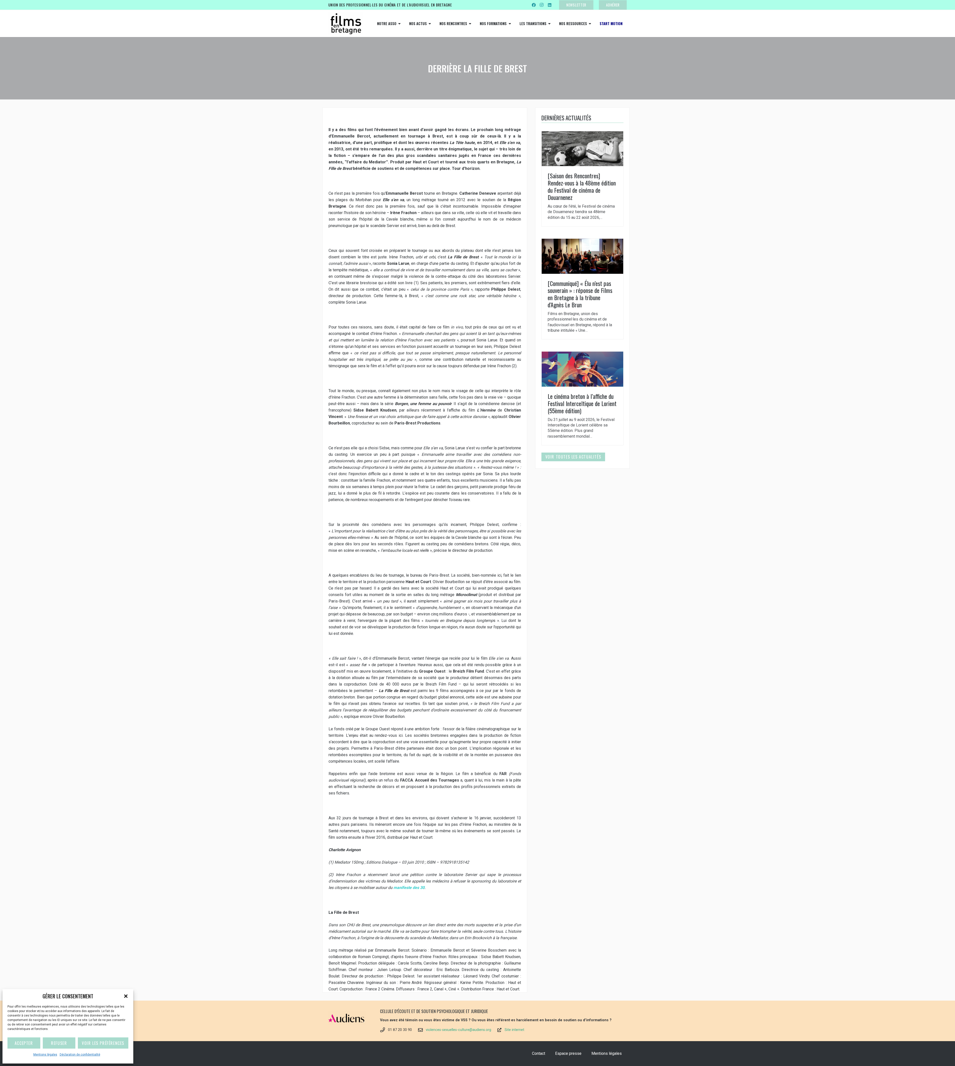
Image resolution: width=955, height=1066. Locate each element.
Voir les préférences (103, 1043)
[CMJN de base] (345, 23)
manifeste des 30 (408, 887)
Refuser (59, 1043)
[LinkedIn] (550, 5)
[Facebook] (534, 5)
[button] (125, 996)
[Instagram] (542, 5)
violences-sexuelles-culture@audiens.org (458, 1030)
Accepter (24, 1043)
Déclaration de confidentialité (80, 1054)
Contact (538, 1053)
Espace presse (568, 1053)
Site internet (514, 1030)
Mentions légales (45, 1054)
